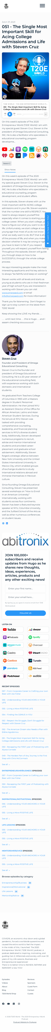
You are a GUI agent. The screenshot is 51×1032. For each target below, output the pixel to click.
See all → (6, 764)
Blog (4, 990)
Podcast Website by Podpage (24, 1022)
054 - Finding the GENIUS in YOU (17, 714)
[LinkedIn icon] (13, 1004)
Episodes (6, 979)
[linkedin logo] (7, 523)
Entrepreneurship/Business (17, 770)
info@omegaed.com (12, 296)
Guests (30, 994)
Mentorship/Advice (12, 851)
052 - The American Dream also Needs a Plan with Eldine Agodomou (25, 730)
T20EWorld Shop (9, 994)
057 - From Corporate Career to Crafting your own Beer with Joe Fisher (25, 692)
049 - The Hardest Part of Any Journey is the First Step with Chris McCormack (24, 757)
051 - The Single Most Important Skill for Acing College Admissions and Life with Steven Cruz (23, 739)
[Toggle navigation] (42, 6)
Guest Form (32, 987)
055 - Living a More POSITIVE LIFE (17, 708)
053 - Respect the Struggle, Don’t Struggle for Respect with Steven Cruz (23, 722)
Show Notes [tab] (10, 169)
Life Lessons (8, 825)
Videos (5, 983)
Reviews (30, 979)
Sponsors (31, 983)
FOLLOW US (25, 613)
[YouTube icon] (8, 1004)
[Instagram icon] (19, 1004)
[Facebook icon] (3, 1004)
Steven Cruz (9, 358)
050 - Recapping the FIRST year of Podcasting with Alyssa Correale (25, 748)
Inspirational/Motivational (16, 799)
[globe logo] (3, 523)
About (4, 987)
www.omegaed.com (12, 293)
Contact (30, 990)
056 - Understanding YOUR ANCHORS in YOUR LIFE (23, 701)
